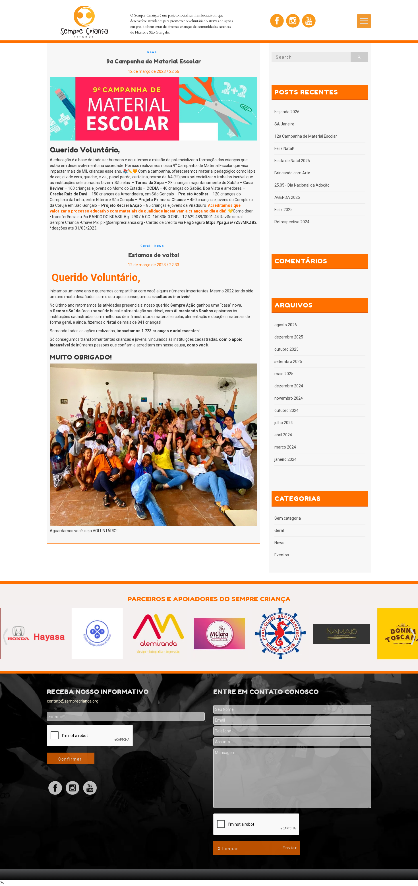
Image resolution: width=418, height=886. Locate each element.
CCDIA (152, 188)
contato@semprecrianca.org (72, 701)
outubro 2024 (286, 410)
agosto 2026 (285, 325)
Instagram (293, 21)
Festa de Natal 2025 (292, 160)
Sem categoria (287, 518)
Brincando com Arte (292, 173)
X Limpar (228, 848)
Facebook (277, 21)
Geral (145, 245)
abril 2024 (283, 435)
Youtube (309, 21)
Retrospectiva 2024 (291, 222)
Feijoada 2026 (286, 112)
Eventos (281, 555)
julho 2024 (283, 422)
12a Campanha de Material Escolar (305, 136)
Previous (5, 636)
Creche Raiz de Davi (68, 194)
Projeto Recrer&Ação (121, 205)
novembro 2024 (288, 398)
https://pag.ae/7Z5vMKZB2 (231, 222)
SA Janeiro (284, 124)
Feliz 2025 (283, 209)
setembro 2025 (288, 361)
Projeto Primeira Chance (162, 199)
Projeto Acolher (193, 194)
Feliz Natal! (284, 148)
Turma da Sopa (149, 182)
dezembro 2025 (288, 337)
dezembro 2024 (288, 386)
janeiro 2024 (285, 459)
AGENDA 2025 (287, 197)
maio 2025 (283, 373)
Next (412, 636)
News (152, 52)
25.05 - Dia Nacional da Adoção (302, 185)
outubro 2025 (286, 349)
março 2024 (285, 447)
